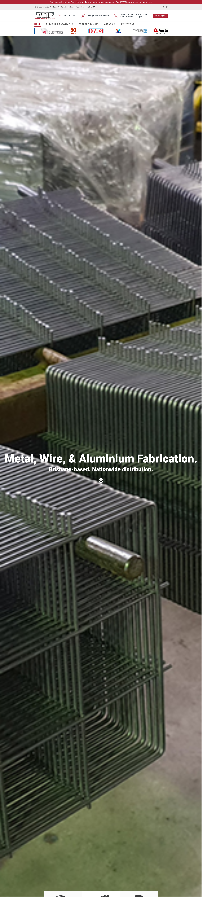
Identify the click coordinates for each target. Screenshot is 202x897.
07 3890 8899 (70, 15)
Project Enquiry (160, 16)
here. (150, 2)
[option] (45, 32)
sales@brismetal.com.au (98, 15)
